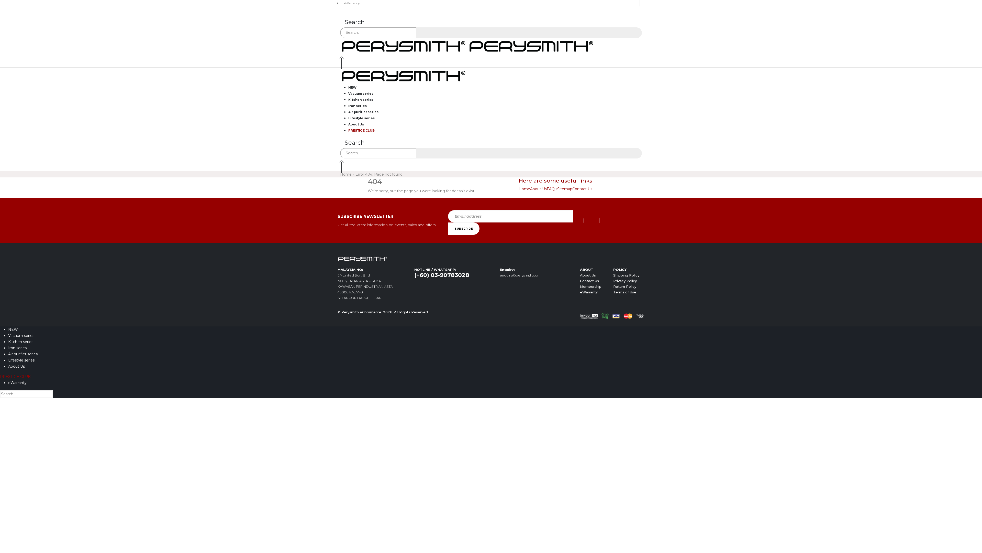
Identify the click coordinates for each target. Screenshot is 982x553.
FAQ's (552, 189)
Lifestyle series (21, 360)
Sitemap (564, 189)
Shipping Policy (626, 275)
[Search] (423, 33)
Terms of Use (624, 292)
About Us (538, 189)
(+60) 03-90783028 (441, 275)
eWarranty (352, 3)
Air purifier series (23, 354)
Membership (590, 286)
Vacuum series (21, 335)
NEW (13, 329)
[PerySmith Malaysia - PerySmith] (468, 46)
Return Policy (624, 286)
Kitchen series (20, 341)
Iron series (17, 348)
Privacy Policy (625, 281)
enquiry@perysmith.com (520, 275)
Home (346, 174)
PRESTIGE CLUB (361, 130)
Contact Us (582, 189)
